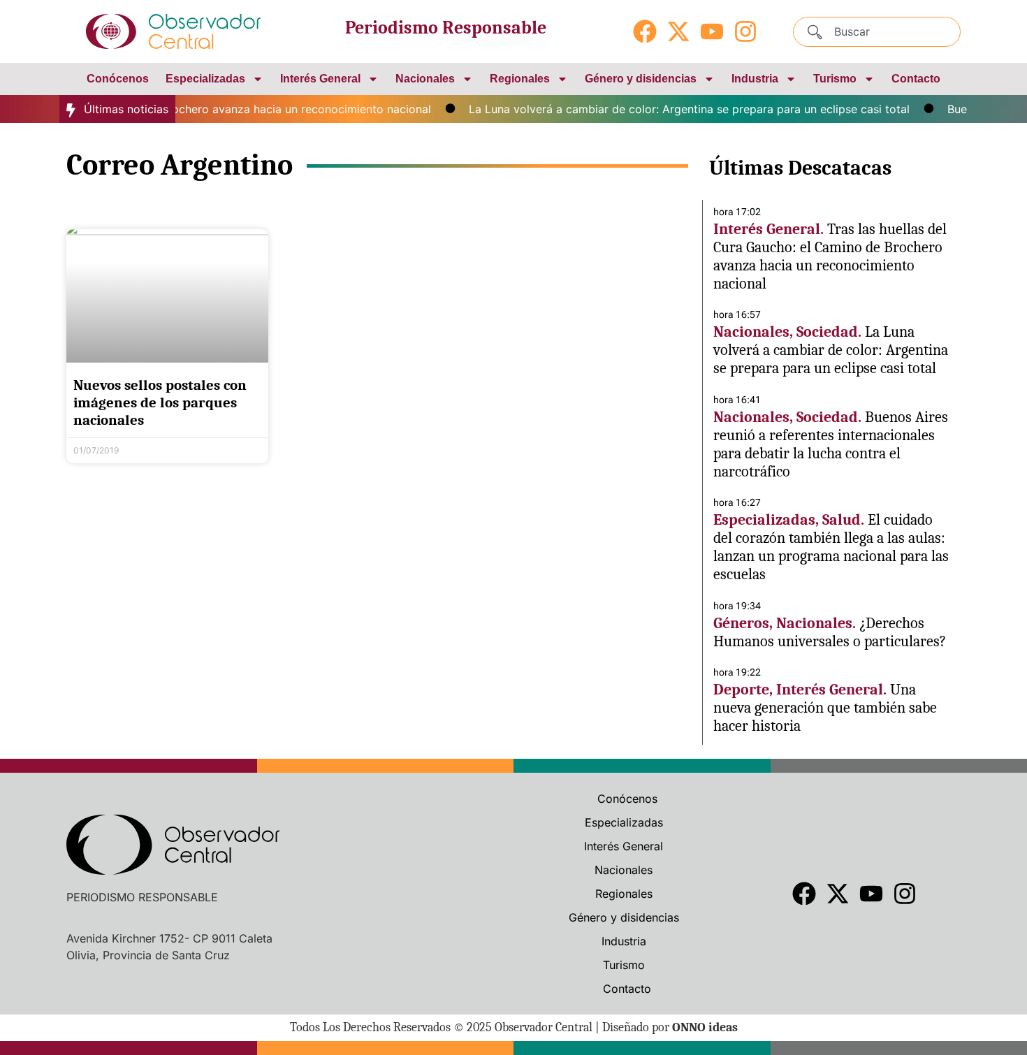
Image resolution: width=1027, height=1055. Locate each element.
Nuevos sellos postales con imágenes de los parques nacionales (160, 402)
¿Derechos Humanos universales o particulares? (829, 632)
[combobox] (877, 32)
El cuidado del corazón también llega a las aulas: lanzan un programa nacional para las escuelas (831, 547)
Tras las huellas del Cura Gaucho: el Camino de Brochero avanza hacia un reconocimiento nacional (830, 256)
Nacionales (425, 79)
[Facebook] (645, 31)
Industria (754, 79)
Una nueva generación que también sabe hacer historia (825, 708)
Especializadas (205, 79)
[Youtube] (712, 31)
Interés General (320, 79)
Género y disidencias (641, 79)
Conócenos (118, 79)
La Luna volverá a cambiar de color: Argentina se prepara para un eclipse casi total (677, 109)
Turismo (835, 79)
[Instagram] (745, 31)
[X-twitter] (678, 31)
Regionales (520, 79)
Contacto (915, 79)
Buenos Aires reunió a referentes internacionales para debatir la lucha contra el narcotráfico (830, 444)
